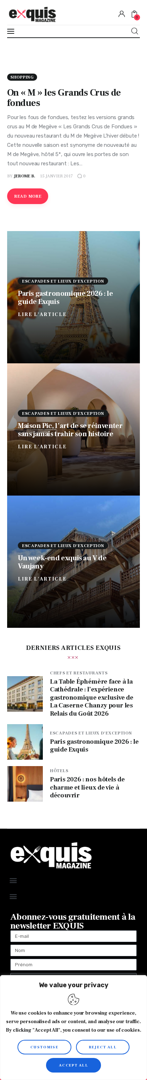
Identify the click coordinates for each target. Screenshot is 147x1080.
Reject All (103, 1047)
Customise (44, 1047)
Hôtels (59, 771)
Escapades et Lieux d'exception (63, 281)
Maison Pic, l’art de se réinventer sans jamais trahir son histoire (70, 429)
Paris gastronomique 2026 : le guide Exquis (65, 297)
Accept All (73, 1065)
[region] (73, 1027)
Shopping (22, 77)
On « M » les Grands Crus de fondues (64, 98)
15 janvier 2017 (56, 176)
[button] (13, 880)
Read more (27, 196)
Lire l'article (42, 314)
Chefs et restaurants (78, 673)
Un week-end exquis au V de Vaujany (62, 562)
